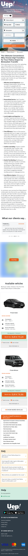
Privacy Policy (4, 522)
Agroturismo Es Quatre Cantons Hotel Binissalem (15, 420)
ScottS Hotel (6, 435)
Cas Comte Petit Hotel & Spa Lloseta (12, 424)
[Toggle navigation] (26, 4)
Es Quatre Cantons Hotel (9, 439)
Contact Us (3, 526)
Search (14, 46)
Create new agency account (7, 535)
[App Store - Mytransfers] (19, 512)
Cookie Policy (4, 524)
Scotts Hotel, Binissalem (9, 431)
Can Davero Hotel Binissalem (10, 422)
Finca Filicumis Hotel (8, 441)
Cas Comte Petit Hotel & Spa (10, 433)
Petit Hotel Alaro (7, 429)
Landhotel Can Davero (8, 437)
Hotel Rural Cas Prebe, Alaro (10, 427)
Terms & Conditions (6, 520)
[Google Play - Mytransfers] (8, 512)
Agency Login (4, 533)
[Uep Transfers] (8, 4)
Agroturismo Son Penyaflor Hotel (11, 443)
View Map (14, 260)
